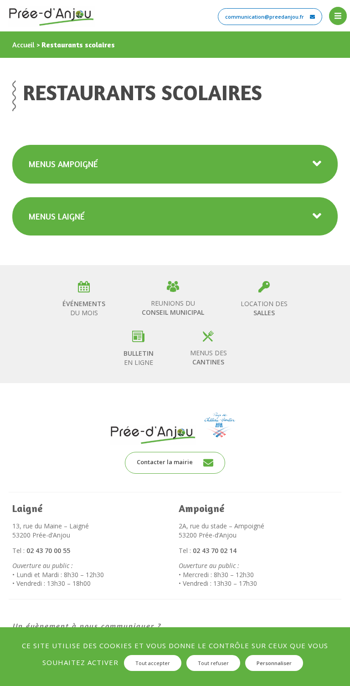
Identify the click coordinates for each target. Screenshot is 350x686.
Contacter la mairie (165, 462)
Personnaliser (274, 663)
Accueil (23, 44)
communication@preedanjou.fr (265, 16)
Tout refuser (213, 663)
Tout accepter (152, 663)
